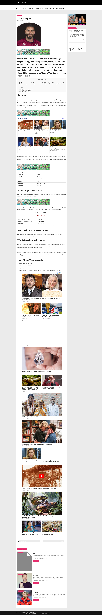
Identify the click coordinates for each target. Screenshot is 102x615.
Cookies (27, 612)
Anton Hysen (35, 575)
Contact (20, 612)
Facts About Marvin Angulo (24, 91)
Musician (55, 8)
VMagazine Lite (47, 613)
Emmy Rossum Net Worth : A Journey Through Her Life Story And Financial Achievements (77, 35)
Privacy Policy (32, 612)
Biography (20, 87)
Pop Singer (61, 8)
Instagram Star (39, 8)
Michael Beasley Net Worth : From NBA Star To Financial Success (77, 31)
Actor (19, 8)
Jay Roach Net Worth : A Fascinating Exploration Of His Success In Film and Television (77, 40)
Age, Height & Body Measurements (25, 89)
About (17, 612)
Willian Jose (35, 553)
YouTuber (31, 8)
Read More (36, 560)
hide (44, 79)
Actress (25, 8)
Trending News (48, 8)
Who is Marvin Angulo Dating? (24, 90)
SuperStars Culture (22, 2)
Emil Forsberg (35, 592)
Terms (24, 612)
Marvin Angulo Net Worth (23, 88)
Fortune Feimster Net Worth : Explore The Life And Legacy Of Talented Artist (77, 49)
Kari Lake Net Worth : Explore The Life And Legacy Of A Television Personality (77, 44)
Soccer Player (20, 15)
